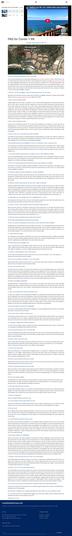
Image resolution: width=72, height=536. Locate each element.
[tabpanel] (47, 20)
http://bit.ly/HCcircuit (57, 80)
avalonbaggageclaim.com (22, 97)
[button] (36, 2)
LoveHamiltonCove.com (12, 503)
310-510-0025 (40, 79)
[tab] (12, 11)
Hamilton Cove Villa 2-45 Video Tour (18, 15)
